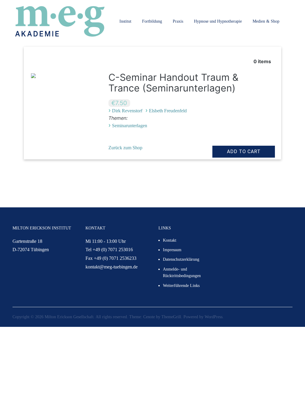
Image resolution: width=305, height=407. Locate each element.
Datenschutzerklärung (181, 259)
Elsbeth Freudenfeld (168, 110)
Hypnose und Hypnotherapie (218, 21)
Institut (125, 21)
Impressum (172, 250)
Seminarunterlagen (129, 125)
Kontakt (169, 240)
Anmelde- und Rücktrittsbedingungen (182, 272)
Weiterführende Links (181, 285)
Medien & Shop (266, 21)
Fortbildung (152, 21)
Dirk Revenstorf (127, 110)
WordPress (213, 317)
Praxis (178, 21)
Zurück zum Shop (125, 147)
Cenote (149, 317)
